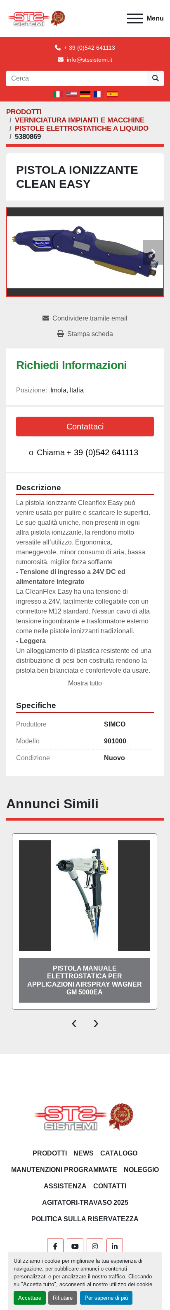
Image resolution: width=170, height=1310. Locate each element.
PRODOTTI (50, 1153)
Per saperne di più (106, 1298)
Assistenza (65, 1186)
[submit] (155, 78)
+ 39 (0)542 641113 (89, 47)
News (83, 1153)
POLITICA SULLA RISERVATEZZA (85, 1218)
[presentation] (74, 1022)
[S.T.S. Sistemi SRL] (85, 1116)
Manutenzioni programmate (64, 1169)
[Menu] (135, 18)
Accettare (29, 1298)
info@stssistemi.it (89, 59)
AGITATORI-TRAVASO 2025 (85, 1202)
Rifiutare (63, 1298)
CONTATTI (109, 1186)
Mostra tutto (85, 683)
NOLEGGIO (141, 1169)
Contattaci (85, 426)
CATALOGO (118, 1153)
